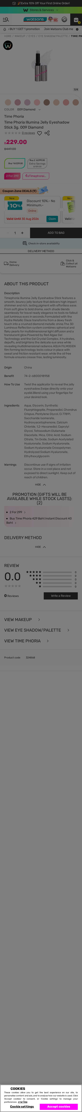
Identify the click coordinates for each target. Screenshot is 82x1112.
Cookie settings (22, 1106)
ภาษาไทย (22, 1102)
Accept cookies (58, 1106)
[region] (41, 1098)
